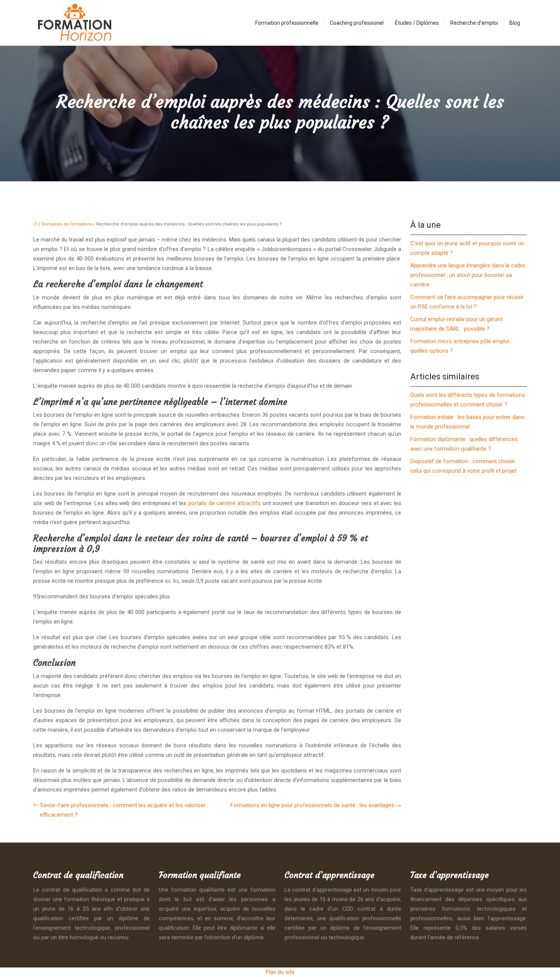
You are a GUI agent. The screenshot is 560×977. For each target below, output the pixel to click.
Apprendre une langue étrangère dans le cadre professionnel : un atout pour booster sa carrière (467, 275)
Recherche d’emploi (474, 23)
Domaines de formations (67, 224)
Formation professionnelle (286, 23)
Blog (514, 23)
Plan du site (280, 972)
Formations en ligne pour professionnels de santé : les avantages (312, 805)
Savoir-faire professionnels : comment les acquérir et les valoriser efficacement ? (123, 810)
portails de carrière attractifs (224, 503)
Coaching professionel (357, 23)
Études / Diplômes (417, 23)
